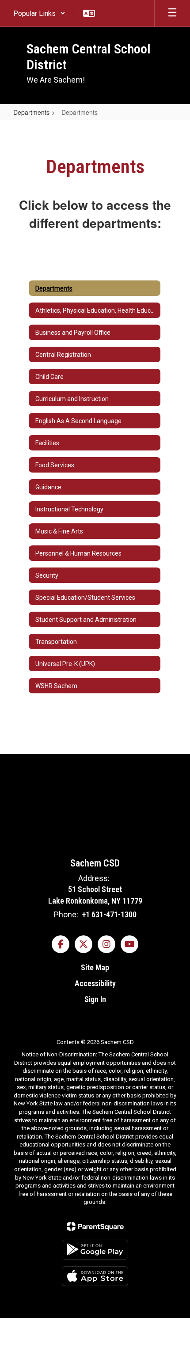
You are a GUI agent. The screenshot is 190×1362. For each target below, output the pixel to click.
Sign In (95, 999)
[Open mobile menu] (172, 13)
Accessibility (95, 983)
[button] (39, 13)
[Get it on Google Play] (95, 1250)
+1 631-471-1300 (109, 914)
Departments (31, 112)
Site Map (95, 967)
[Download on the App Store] (95, 1276)
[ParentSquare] (95, 1226)
